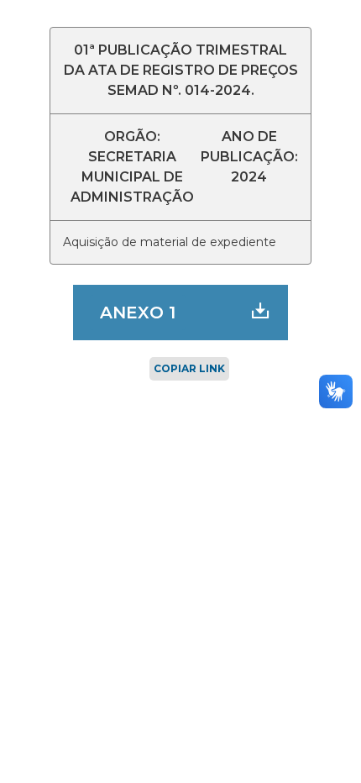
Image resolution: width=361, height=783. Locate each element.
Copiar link (189, 368)
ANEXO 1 (137, 312)
